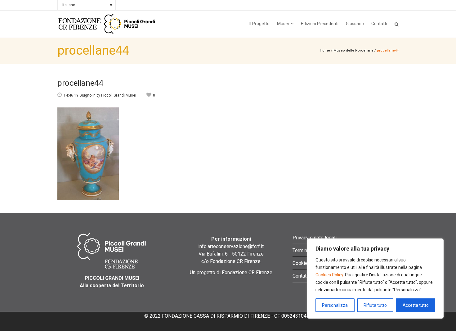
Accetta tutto (416, 305)
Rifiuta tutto (375, 305)
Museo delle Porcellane (353, 50)
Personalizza (335, 305)
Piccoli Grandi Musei (118, 95)
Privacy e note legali (315, 238)
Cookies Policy (329, 274)
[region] (375, 278)
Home (325, 50)
